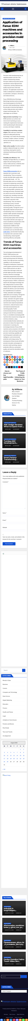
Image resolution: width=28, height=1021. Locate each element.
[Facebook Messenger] (22, 359)
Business (5, 684)
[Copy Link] (12, 359)
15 (20, 755)
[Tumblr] (20, 359)
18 (7, 758)
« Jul (4, 769)
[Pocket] (12, 362)
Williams (12, 45)
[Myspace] (15, 359)
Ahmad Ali (18, 913)
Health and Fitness (8, 712)
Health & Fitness (9, 1017)
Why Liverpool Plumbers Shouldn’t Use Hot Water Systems (17, 395)
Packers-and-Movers (8, 724)
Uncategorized (7, 735)
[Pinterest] (15, 357)
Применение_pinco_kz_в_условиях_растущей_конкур (14, 944)
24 (4, 761)
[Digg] (17, 362)
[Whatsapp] (22, 357)
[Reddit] (10, 357)
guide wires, (6, 231)
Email (4, 520)
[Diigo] (7, 362)
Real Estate (6, 728)
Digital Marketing (7, 700)
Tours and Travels (7, 732)
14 (17, 755)
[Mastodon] (17, 357)
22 (20, 758)
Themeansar (14, 1010)
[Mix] (20, 357)
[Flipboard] (10, 359)
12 (10, 755)
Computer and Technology (9, 18)
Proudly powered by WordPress (10, 1008)
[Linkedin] (12, 357)
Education (5, 704)
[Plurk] (5, 362)
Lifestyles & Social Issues (10, 720)
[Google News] (5, 365)
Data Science (6, 696)
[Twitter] (15, 362)
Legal (4, 716)
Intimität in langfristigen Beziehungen (10, 910)
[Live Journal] (20, 362)
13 (14, 755)
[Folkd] (17, 359)
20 (14, 758)
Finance (5, 708)
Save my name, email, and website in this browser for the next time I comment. (13, 538)
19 (10, 758)
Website (5, 527)
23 (23, 758)
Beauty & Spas (7, 680)
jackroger (16, 429)
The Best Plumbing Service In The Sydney (17, 403)
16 (23, 755)
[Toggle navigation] (13, 9)
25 (7, 761)
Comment (6, 482)
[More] (7, 365)
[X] (7, 357)
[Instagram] (5, 359)
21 (17, 758)
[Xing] (7, 359)
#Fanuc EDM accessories (15, 49)
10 (4, 755)
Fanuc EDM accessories (10, 171)
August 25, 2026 (9, 913)
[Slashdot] (22, 362)
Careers (5, 688)
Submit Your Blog (18, 1017)
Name (5, 513)
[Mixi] (10, 362)
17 (4, 758)
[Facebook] (5, 357)
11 (7, 755)
